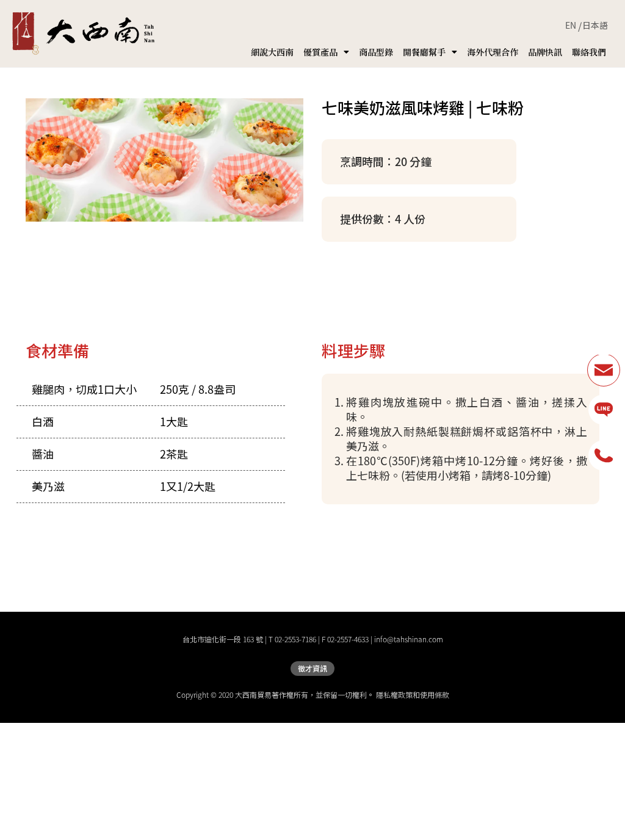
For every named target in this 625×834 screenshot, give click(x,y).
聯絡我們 (589, 52)
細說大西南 (272, 52)
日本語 (595, 25)
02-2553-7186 (295, 639)
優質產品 (320, 52)
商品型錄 (376, 52)
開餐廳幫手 (424, 52)
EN (570, 25)
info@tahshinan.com (408, 639)
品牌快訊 (545, 52)
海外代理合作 (492, 52)
